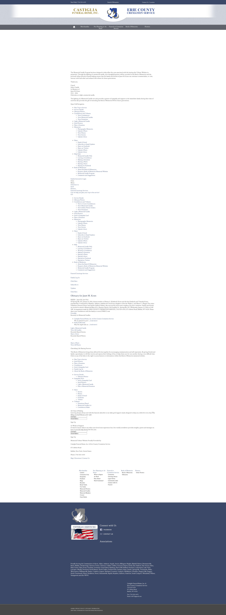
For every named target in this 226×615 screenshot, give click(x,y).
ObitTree (73, 610)
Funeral (110, 485)
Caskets (82, 473)
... (93, 321)
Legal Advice (111, 479)
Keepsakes (83, 477)
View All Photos (76, 345)
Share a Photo (75, 343)
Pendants (82, 479)
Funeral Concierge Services (79, 273)
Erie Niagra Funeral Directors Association (115, 547)
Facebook (106, 530)
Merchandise (83, 471)
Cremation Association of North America (125, 547)
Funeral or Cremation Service (113, 472)
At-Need (96, 477)
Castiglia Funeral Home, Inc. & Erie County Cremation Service (94, 319)
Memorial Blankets (85, 493)
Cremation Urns (84, 475)
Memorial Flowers (85, 489)
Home (74, 27)
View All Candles (76, 330)
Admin (73, 608)
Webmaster (95, 608)
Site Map (88, 608)
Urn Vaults (83, 487)
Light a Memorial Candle (78, 328)
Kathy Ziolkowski (79, 323)
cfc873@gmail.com (136, 596)
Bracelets (82, 483)
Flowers (147, 27)
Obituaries (125, 475)
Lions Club (104, 554)
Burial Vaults (83, 485)
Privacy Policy (80, 608)
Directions (78, 458)
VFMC (115, 554)
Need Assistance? (99, 481)
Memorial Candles (85, 491)
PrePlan (145, 547)
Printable (73, 313)
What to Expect (98, 475)
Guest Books (83, 497)
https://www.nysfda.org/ (135, 547)
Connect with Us (112, 483)
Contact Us (86, 458)
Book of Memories (127, 471)
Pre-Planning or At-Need (99, 472)
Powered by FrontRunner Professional (90, 610)
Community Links (113, 481)
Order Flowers (140, 473)
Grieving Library (112, 477)
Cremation (111, 475)
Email (107, 535)
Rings (81, 481)
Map (72, 458)
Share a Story (75, 334)
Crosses (82, 495)
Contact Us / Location (148, 2)
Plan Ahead (97, 479)
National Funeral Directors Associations (104, 547)
